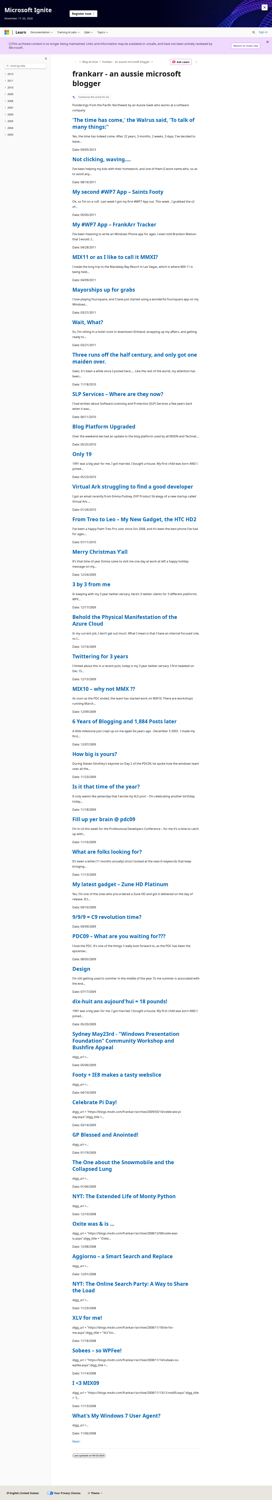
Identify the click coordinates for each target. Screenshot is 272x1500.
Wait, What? (87, 322)
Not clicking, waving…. (101, 159)
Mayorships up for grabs (103, 289)
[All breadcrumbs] (75, 62)
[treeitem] (25, 74)
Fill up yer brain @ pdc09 (103, 819)
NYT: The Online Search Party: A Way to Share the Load (130, 1287)
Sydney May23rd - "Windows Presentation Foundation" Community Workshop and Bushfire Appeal (125, 1040)
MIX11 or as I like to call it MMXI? (115, 256)
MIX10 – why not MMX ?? (103, 688)
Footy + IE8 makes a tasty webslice (116, 1074)
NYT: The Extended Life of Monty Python (124, 1196)
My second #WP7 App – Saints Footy (117, 191)
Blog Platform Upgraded (103, 426)
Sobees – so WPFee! (97, 1350)
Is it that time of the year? (106, 786)
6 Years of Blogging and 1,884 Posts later (124, 721)
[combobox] (25, 66)
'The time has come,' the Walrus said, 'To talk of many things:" (133, 123)
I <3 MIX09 (85, 1382)
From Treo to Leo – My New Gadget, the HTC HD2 (134, 519)
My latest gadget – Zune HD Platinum (120, 884)
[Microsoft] (6, 32)
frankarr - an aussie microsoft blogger (126, 62)
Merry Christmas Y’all (100, 551)
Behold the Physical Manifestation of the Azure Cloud (124, 620)
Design (81, 968)
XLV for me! (87, 1317)
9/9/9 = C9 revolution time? (106, 916)
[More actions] (196, 62)
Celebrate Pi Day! (94, 1102)
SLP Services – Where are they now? (117, 393)
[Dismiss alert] (265, 7)
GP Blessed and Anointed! (105, 1134)
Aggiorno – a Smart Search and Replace (122, 1256)
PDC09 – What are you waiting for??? (118, 936)
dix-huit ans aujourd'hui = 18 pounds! (119, 1001)
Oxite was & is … (93, 1223)
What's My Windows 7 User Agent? (116, 1415)
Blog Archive (90, 62)
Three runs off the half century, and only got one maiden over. (134, 358)
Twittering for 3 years (100, 656)
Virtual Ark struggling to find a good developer (132, 486)
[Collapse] (46, 59)
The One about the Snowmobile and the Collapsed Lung (123, 1165)
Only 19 (82, 454)
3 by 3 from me (91, 584)
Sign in (263, 32)
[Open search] (253, 32)
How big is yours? (94, 753)
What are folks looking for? (107, 851)
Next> (76, 1441)
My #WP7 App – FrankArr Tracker (114, 224)
